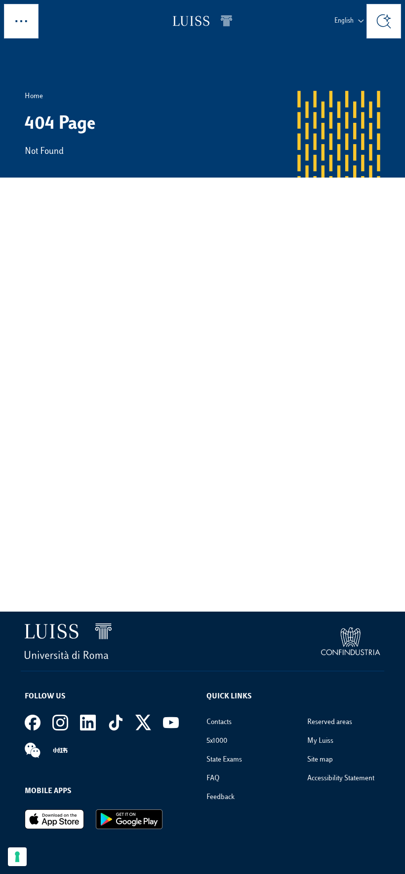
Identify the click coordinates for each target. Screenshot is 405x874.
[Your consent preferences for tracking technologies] (17, 856)
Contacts (219, 722)
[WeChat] (32, 750)
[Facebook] (32, 722)
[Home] (202, 21)
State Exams (224, 760)
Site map (320, 760)
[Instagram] (60, 722)
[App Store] (54, 819)
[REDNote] (60, 750)
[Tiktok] (115, 722)
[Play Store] (129, 819)
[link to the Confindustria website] (350, 641)
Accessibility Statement (340, 778)
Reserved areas (329, 722)
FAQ (212, 778)
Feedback (220, 797)
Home (34, 96)
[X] (143, 722)
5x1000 (216, 741)
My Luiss (320, 741)
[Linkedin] (88, 722)
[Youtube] (171, 722)
